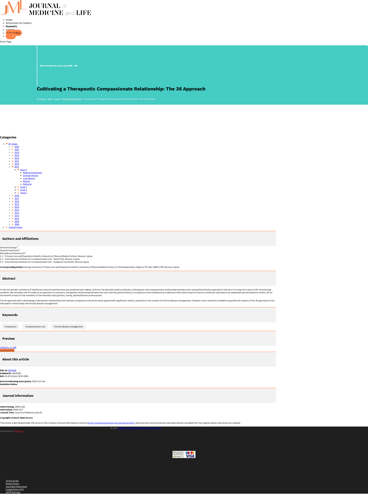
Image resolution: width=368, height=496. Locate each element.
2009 (17, 221)
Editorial (27, 184)
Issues (9, 19)
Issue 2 (23, 189)
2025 (17, 149)
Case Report (29, 178)
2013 (17, 209)
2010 (17, 218)
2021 (17, 161)
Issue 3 (23, 186)
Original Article (30, 175)
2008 (17, 224)
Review (26, 181)
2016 (17, 201)
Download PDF (7, 350)
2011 (17, 215)
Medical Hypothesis (72, 98)
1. (3, 256)
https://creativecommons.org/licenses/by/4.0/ (111, 422)
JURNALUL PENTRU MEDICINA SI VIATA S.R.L (139, 428)
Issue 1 (23, 192)
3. (3, 261)
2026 (17, 146)
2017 (17, 198)
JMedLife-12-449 (8, 347)
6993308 (12, 370)
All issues (41, 98)
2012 (17, 212)
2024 (17, 152)
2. (3, 258)
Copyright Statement (16, 486)
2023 (17, 155)
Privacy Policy (12, 483)
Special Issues (15, 227)
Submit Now (13, 33)
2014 (17, 207)
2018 (17, 195)
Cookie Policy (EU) (15, 489)
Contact (10, 29)
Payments (11, 26)
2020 (17, 163)
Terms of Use (12, 480)
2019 (50, 98)
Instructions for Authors (19, 23)
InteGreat (18, 431)
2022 (17, 158)
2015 (17, 204)
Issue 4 (57, 98)
